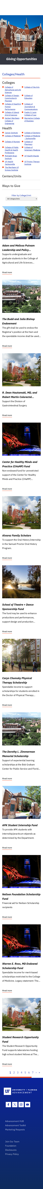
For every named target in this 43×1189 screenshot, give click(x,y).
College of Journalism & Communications (31, 106)
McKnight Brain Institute (11, 157)
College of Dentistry (32, 133)
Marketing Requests (15, 1129)
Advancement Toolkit (15, 1125)
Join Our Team (12, 1141)
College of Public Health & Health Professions (12, 150)
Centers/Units (11, 176)
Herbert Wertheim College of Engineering (12, 121)
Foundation (10, 1145)
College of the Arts (31, 87)
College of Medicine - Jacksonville (32, 137)
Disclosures (11, 1149)
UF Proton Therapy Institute (32, 163)
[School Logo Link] (20, 1091)
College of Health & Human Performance (13, 106)
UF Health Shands (31, 156)
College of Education (28, 96)
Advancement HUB (14, 1121)
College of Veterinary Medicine (32, 148)
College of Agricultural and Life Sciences (13, 90)
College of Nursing (12, 142)
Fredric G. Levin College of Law (30, 113)
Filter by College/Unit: (22, 195)
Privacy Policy (12, 1154)
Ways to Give (11, 186)
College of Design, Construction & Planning (12, 98)
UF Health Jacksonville (10, 163)
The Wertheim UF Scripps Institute (12, 168)
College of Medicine (13, 136)
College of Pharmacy (28, 143)
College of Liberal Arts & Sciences (12, 113)
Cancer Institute (11, 133)
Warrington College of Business (32, 119)
